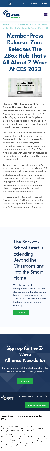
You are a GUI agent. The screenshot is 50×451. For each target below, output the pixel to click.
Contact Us (34, 3)
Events (44, 3)
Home (6, 24)
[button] (10, 3)
